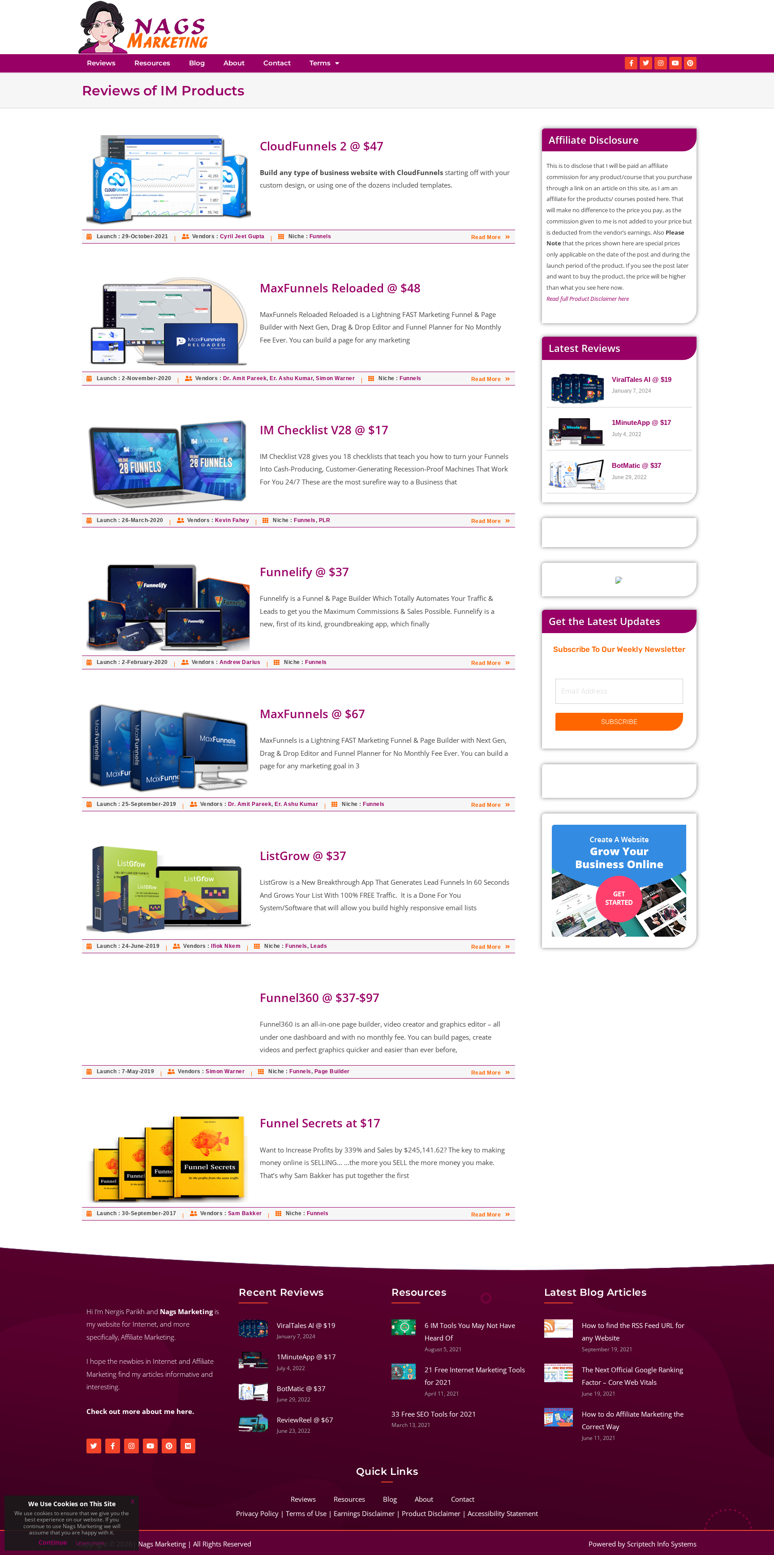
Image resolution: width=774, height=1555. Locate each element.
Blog (197, 63)
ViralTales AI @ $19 (641, 379)
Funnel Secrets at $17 (320, 1123)
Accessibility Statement (503, 1513)
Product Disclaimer (431, 1513)
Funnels (320, 236)
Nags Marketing (162, 1543)
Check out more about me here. (140, 1411)
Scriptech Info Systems (662, 1543)
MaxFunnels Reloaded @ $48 (340, 288)
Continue (53, 1542)
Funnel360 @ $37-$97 (319, 998)
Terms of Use (306, 1513)
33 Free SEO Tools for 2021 (433, 1413)
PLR (325, 520)
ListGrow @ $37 (303, 856)
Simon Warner (335, 378)
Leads (318, 946)
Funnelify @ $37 (304, 572)
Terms (320, 63)
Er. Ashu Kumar (291, 378)
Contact (277, 63)
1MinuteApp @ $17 (641, 422)
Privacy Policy (257, 1513)
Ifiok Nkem (226, 946)
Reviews (101, 63)
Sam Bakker (245, 1213)
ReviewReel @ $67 (305, 1419)
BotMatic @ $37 (636, 465)
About (234, 63)
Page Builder (332, 1071)
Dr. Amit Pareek (245, 378)
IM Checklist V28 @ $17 (324, 430)
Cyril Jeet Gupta (242, 236)
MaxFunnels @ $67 (312, 714)
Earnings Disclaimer (364, 1513)
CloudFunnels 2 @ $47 (321, 146)
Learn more (90, 1542)
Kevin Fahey (232, 520)
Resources (152, 63)
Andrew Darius (240, 662)
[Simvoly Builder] (619, 880)
